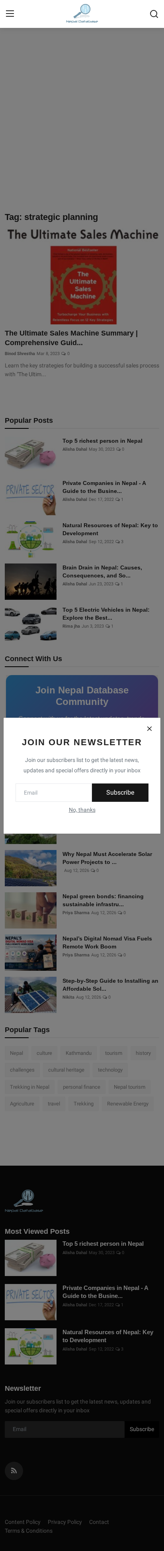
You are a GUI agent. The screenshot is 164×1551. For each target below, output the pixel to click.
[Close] (149, 729)
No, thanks (82, 810)
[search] (154, 14)
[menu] (10, 14)
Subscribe (120, 792)
